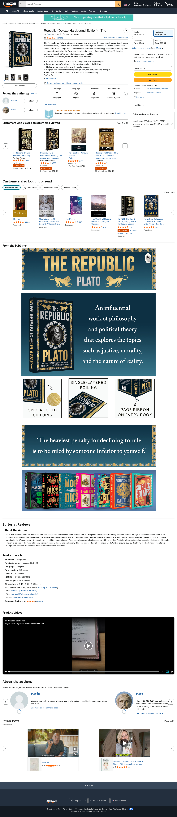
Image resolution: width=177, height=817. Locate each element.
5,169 (131, 227)
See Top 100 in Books (47, 588)
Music (83, 11)
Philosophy (34, 24)
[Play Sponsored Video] (124, 743)
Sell (66, 11)
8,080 (27, 222)
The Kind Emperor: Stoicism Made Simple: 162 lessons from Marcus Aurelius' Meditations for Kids (128, 762)
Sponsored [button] (6, 724)
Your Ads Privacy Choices (118, 809)
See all (34, 93)
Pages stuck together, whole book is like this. (25, 623)
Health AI (15, 11)
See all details (50, 104)
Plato (48, 34)
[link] (24, 154)
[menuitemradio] (167, 672)
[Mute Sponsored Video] (75, 754)
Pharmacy (92, 11)
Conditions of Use (54, 809)
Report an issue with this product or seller (65, 83)
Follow (31, 101)
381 (157, 227)
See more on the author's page (44, 708)
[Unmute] (172, 671)
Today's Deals (28, 11)
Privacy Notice (68, 809)
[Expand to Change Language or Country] (131, 5)
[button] (6, 11)
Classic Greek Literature (127, 231)
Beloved (45, 763)
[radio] (142, 33)
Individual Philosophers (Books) (24, 594)
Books (4, 24)
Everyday (104, 11)
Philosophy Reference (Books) (24, 590)
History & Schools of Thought (52, 24)
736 (104, 227)
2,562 (79, 222)
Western (68, 24)
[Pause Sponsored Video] (75, 749)
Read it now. (120, 113)
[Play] (5, 671)
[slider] (83, 671)
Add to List (140, 105)
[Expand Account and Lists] (150, 5)
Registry (74, 11)
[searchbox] (70, 4)
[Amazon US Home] (51, 801)
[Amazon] (9, 4)
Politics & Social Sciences (18, 24)
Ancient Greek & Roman (82, 24)
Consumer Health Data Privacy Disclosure (91, 809)
